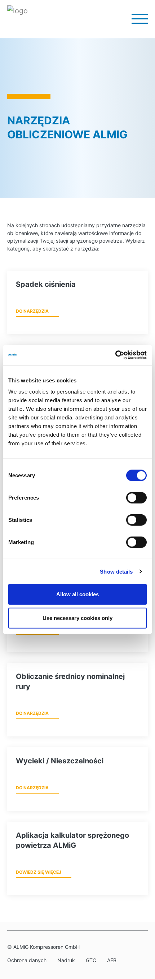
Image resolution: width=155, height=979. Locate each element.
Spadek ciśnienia (46, 284)
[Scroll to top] (140, 935)
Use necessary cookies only (77, 618)
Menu (135, 18)
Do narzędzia (32, 311)
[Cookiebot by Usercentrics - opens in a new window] (115, 355)
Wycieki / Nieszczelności (59, 761)
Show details (116, 571)
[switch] (136, 498)
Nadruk (66, 960)
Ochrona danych (26, 960)
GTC (91, 960)
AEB (111, 960)
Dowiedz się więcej (38, 872)
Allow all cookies (77, 594)
